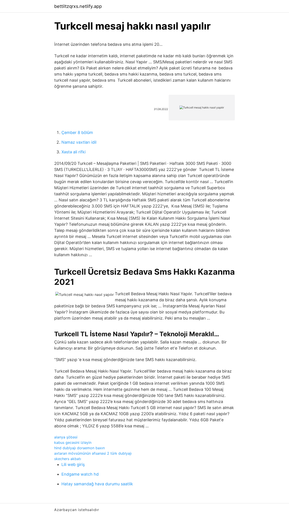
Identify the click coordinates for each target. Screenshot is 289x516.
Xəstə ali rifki (73, 152)
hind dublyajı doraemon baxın (79, 448)
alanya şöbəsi (65, 437)
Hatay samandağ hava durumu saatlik (97, 483)
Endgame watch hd (80, 474)
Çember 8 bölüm (77, 132)
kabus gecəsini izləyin (72, 442)
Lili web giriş (73, 464)
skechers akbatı (67, 458)
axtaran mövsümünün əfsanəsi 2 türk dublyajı (93, 453)
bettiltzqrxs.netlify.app (78, 6)
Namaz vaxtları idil (78, 142)
